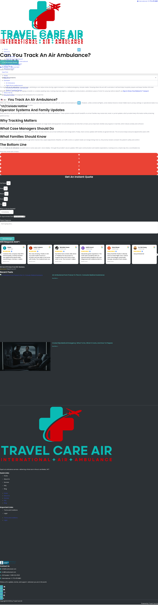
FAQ (5, 485)
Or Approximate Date (6, 216)
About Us (7, 52)
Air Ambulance (10, 56)
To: (1, 204)
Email (2, 188)
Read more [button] (6, 261)
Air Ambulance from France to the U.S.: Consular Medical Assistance (78, 275)
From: (2, 199)
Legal (5, 513)
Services (6, 54)
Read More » (55, 278)
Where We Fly (8, 66)
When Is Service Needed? (7, 209)
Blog (5, 489)
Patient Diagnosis (5, 220)
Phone (2, 194)
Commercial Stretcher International (17, 61)
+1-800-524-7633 (6, 109)
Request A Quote (9, 69)
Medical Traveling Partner (14, 64)
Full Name (3, 183)
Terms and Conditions (11, 510)
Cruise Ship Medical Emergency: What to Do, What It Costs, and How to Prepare (82, 343)
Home (6, 49)
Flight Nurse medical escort (14, 59)
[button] (79, 73)
